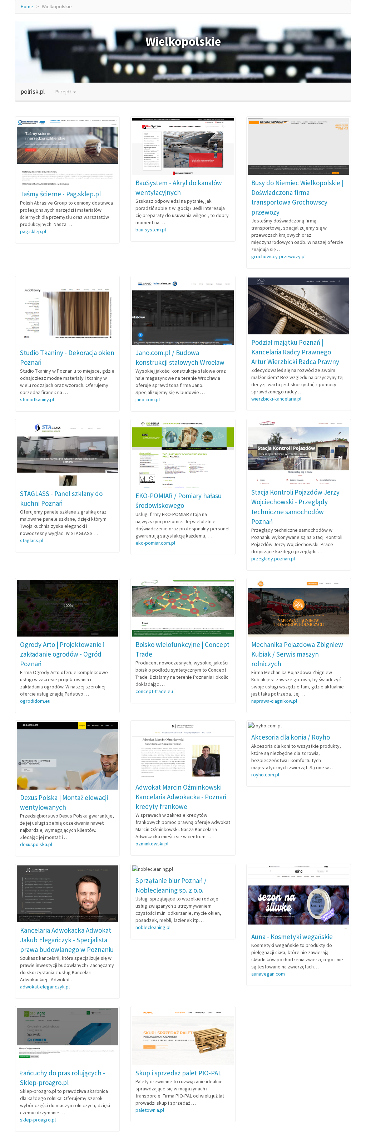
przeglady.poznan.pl (273, 558)
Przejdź (64, 91)
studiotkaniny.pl (37, 399)
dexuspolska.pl (36, 844)
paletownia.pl (149, 1110)
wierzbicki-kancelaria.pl (276, 399)
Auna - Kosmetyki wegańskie (292, 936)
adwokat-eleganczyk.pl (45, 986)
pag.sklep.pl (33, 231)
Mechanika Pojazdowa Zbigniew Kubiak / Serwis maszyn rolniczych (297, 654)
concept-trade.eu (154, 691)
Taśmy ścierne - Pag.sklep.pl (60, 194)
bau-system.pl (150, 229)
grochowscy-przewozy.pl (278, 256)
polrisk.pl (33, 91)
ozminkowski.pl (151, 843)
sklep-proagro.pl (38, 1119)
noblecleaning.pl (152, 927)
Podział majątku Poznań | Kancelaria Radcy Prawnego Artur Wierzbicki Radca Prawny (295, 352)
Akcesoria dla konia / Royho (290, 737)
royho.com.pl (265, 774)
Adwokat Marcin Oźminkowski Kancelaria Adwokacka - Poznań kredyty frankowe (180, 797)
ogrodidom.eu (35, 701)
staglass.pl (31, 540)
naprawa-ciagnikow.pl (274, 701)
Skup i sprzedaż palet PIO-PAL (178, 1073)
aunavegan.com (268, 974)
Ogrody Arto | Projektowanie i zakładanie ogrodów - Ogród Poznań (62, 654)
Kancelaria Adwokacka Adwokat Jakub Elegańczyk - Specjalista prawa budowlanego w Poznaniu (67, 940)
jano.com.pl (147, 399)
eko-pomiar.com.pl (155, 543)
